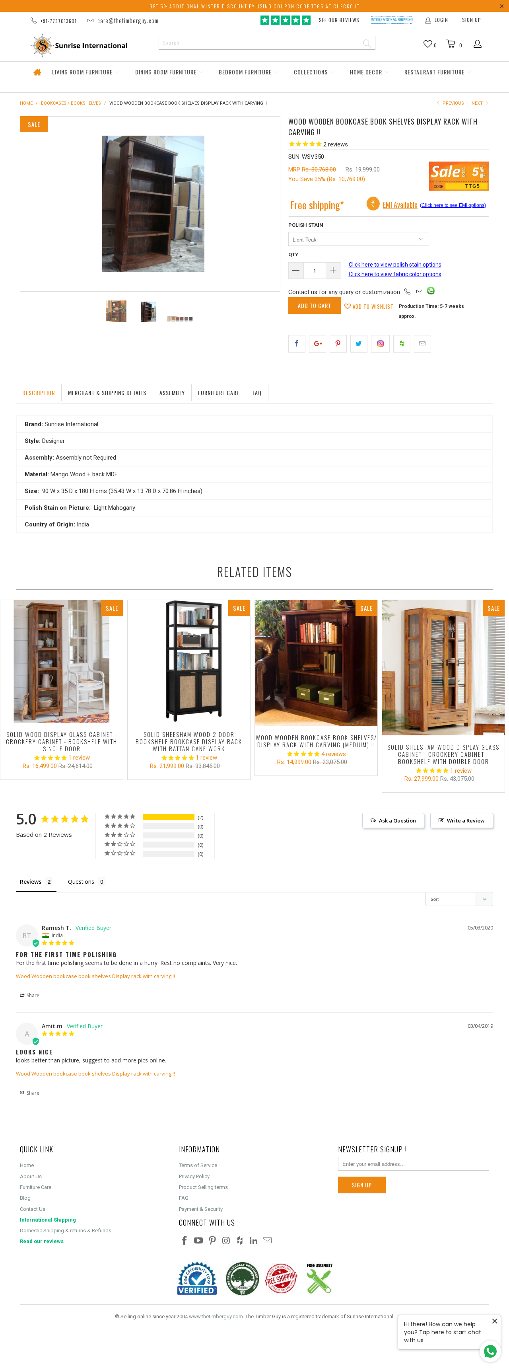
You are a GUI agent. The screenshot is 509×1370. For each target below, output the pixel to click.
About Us (31, 1176)
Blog (25, 1198)
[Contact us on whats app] (431, 292)
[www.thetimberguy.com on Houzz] (240, 1241)
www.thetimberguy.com (216, 1316)
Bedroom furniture (246, 72)
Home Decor (367, 72)
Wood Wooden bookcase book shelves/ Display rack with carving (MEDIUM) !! (316, 663)
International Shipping (48, 1220)
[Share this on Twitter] (358, 344)
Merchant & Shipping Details (107, 392)
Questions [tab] (81, 881)
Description (38, 392)
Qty (293, 254)
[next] (266, 204)
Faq (257, 392)
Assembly (172, 392)
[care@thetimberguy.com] (419, 292)
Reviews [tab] (30, 881)
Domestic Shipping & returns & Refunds (65, 1231)
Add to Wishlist (372, 306)
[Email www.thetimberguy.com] (268, 1241)
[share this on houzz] (401, 344)
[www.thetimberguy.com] (86, 45)
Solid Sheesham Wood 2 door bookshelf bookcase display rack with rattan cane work (189, 661)
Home (37, 72)
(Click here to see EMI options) (453, 205)
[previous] (34, 204)
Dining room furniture (166, 72)
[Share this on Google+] (317, 344)
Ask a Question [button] (397, 820)
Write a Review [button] (466, 820)
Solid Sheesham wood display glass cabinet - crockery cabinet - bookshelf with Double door (443, 667)
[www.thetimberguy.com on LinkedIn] (254, 1241)
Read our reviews (42, 1241)
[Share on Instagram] (380, 344)
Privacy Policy (194, 1176)
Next (478, 103)
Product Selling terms (203, 1187)
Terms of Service (198, 1165)
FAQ (183, 1198)
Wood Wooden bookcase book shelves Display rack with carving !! (95, 976)
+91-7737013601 (59, 21)
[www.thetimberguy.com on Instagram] (226, 1241)
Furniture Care (218, 392)
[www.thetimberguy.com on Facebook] (185, 1241)
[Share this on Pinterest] (338, 344)
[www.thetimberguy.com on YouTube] (199, 1241)
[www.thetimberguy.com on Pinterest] (212, 1241)
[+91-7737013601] (408, 292)
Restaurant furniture (435, 72)
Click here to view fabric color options (395, 274)
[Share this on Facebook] (296, 344)
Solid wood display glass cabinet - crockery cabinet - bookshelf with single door (61, 661)
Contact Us (32, 1209)
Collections (311, 72)
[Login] (477, 44)
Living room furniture (83, 72)
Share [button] (32, 995)
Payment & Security (201, 1209)
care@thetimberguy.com (127, 20)
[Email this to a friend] (422, 344)
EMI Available (400, 204)
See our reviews (339, 20)
